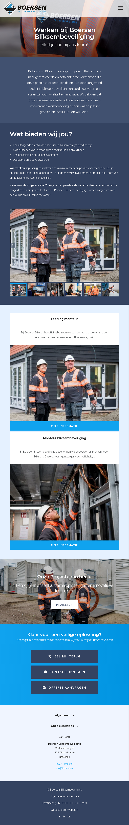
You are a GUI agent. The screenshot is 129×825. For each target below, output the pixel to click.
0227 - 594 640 (64, 763)
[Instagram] (69, 817)
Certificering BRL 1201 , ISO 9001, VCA (64, 803)
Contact (64, 736)
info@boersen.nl (64, 768)
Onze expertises (62, 726)
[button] (116, 245)
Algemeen (62, 715)
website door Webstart (64, 809)
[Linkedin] (64, 817)
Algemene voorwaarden (64, 796)
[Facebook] (59, 817)
